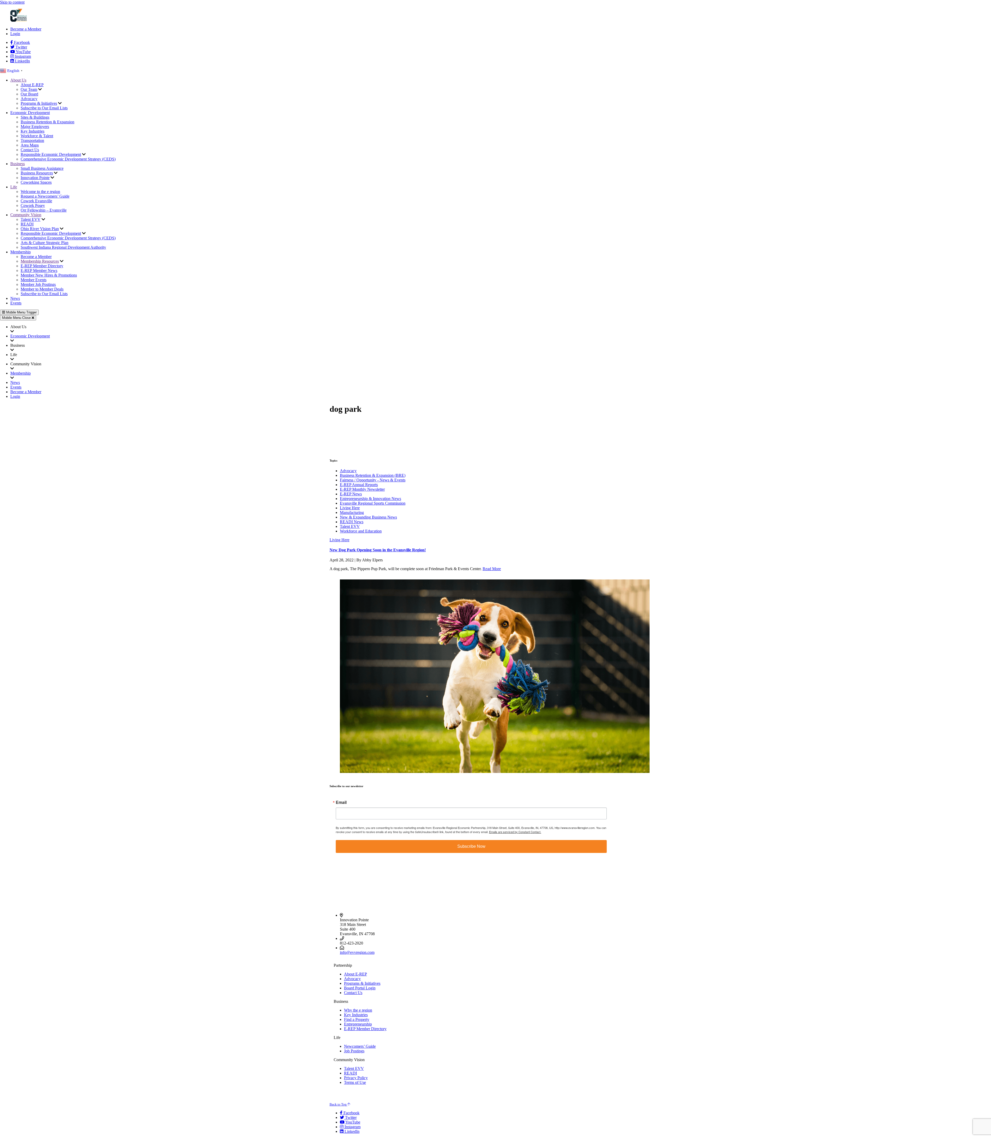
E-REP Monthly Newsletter (362, 489)
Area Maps (30, 145)
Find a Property (356, 1019)
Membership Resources (40, 261)
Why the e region (358, 1010)
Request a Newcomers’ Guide (45, 196)
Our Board (29, 94)
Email (341, 802)
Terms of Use (355, 1082)
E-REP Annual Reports (359, 484)
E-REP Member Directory (42, 266)
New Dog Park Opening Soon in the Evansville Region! (378, 550)
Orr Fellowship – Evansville (44, 210)
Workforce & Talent (37, 136)
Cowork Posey (33, 205)
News (15, 298)
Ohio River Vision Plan (40, 229)
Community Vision (25, 215)
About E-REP (32, 85)
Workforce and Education (361, 531)
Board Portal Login (359, 988)
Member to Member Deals (42, 289)
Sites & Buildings (35, 117)
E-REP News (351, 494)
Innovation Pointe (35, 177)
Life (13, 187)
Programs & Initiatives (39, 103)
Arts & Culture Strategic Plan (44, 242)
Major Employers (35, 126)
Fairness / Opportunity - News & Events (372, 480)
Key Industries (32, 131)
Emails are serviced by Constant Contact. (515, 832)
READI (27, 224)
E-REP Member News (39, 270)
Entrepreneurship (358, 1024)
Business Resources (37, 173)
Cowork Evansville (36, 201)
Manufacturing (352, 512)
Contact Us (30, 150)
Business (17, 164)
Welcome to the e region (40, 191)
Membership (20, 252)
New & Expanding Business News (368, 517)
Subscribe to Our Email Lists (44, 108)
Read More (492, 569)
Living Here (350, 508)
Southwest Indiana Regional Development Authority (63, 247)
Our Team (29, 89)
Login (15, 33)
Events (15, 303)
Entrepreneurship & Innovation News (370, 498)
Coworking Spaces (36, 182)
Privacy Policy (356, 1078)
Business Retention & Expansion (47, 122)
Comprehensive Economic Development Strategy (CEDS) (68, 159)
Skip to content (12, 2)
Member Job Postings (38, 284)
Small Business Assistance (42, 168)
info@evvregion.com (357, 952)
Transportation (32, 140)
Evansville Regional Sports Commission (372, 503)
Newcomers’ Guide (360, 1046)
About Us (18, 80)
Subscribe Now (471, 846)
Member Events (33, 280)
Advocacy (29, 98)
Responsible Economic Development (51, 154)
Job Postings (354, 1051)
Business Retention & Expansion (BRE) (372, 475)
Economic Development (30, 112)
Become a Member (25, 29)
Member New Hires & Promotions (49, 275)
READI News (351, 522)
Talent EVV (31, 219)
